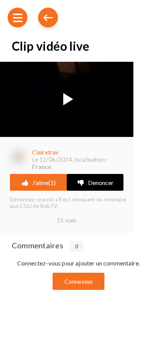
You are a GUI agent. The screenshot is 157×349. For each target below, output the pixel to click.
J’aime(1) (44, 182)
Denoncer (101, 182)
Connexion (78, 281)
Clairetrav (45, 152)
